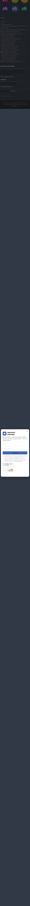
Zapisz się (15, 453)
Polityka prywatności (18, 461)
